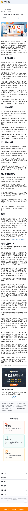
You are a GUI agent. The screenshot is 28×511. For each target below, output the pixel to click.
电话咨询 (14, 509)
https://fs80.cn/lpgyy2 (18, 239)
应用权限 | (12, 499)
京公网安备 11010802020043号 (11, 500)
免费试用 (21, 509)
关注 (18, 18)
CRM (2, 9)
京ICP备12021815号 (20, 500)
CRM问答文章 (8, 9)
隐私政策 (15, 499)
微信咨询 (6, 509)
